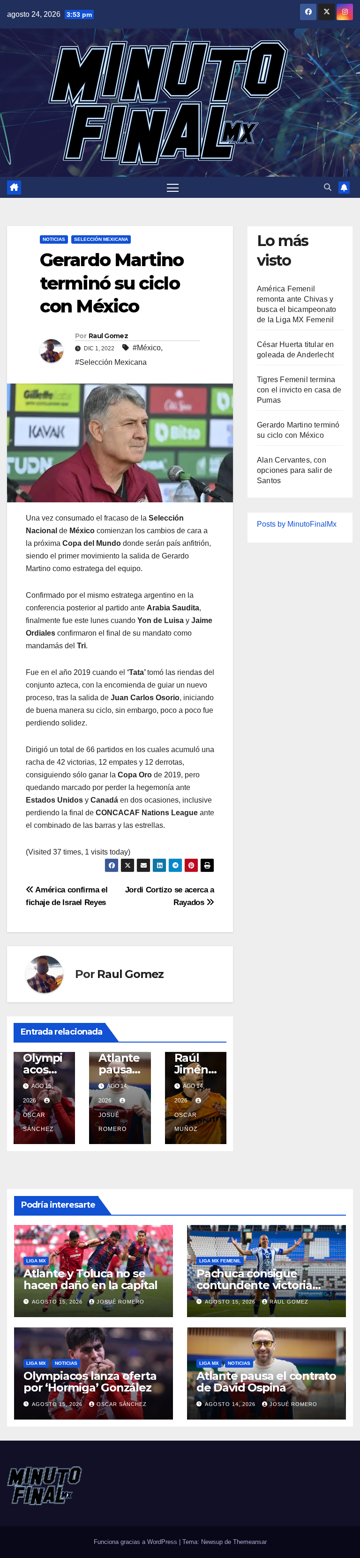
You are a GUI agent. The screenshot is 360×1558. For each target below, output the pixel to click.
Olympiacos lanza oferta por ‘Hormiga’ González (89, 1381)
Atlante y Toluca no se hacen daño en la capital (90, 1279)
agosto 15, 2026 (58, 1301)
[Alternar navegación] (172, 187)
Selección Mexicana (101, 239)
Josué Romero (112, 1122)
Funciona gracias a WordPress (136, 1541)
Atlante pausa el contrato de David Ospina (266, 1381)
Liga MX (36, 1260)
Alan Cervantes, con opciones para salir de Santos (294, 470)
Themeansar (250, 1541)
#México (147, 348)
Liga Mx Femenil (220, 1260)
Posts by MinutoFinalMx (297, 524)
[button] (327, 187)
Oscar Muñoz (185, 1122)
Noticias (54, 239)
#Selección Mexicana (111, 362)
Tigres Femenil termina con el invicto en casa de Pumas (299, 390)
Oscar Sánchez (38, 1122)
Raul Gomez (108, 336)
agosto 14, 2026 (231, 1404)
